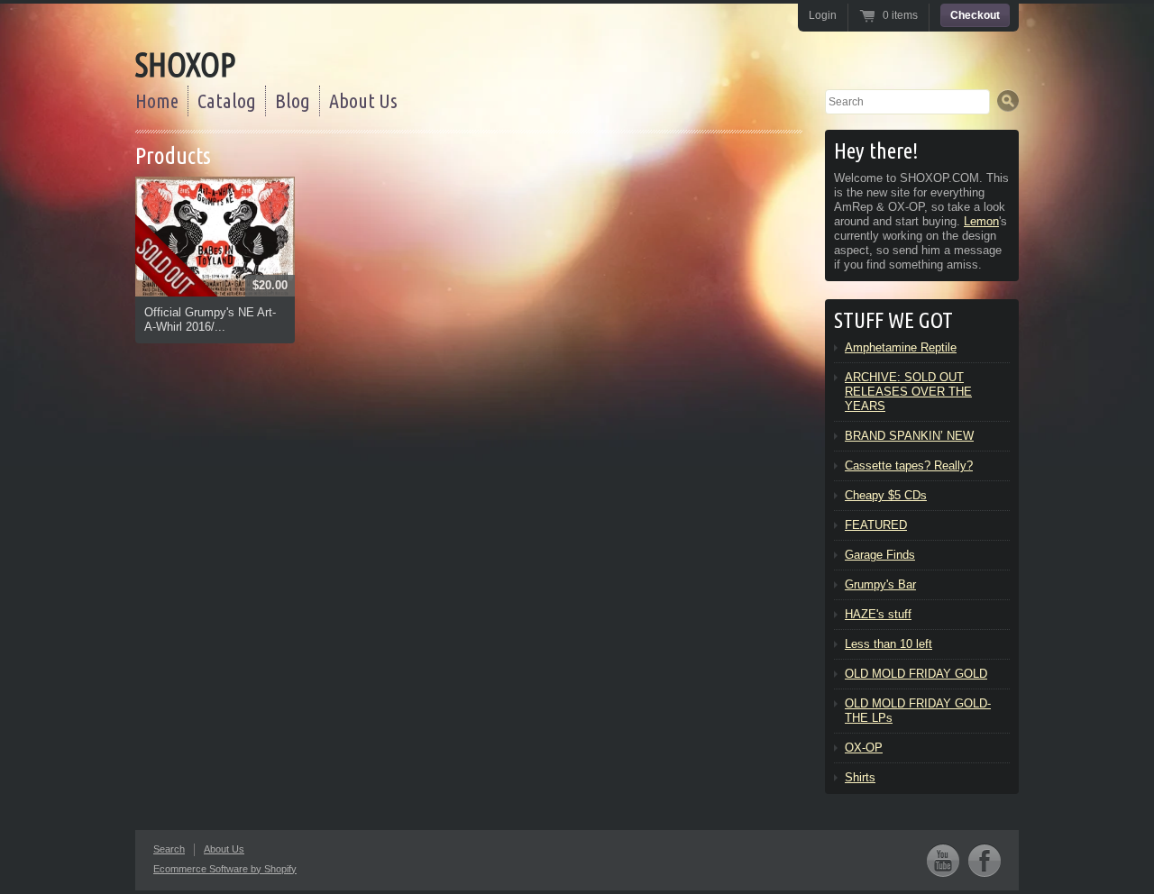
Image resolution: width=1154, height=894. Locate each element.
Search (169, 849)
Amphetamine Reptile (901, 347)
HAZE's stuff (878, 614)
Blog (292, 100)
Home (157, 100)
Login (823, 15)
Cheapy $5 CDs (886, 495)
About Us (363, 100)
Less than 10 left (888, 644)
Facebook (984, 860)
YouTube (943, 860)
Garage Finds (880, 554)
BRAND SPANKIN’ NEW (909, 435)
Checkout (975, 15)
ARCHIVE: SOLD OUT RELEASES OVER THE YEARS (908, 391)
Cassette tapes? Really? (909, 465)
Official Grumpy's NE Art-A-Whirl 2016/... (210, 319)
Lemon (981, 221)
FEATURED (876, 525)
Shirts (860, 777)
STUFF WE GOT (893, 320)
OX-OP (864, 747)
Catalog (226, 100)
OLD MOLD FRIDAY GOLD (916, 673)
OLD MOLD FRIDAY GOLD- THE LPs (918, 711)
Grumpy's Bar (880, 584)
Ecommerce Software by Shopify (225, 868)
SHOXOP (185, 64)
